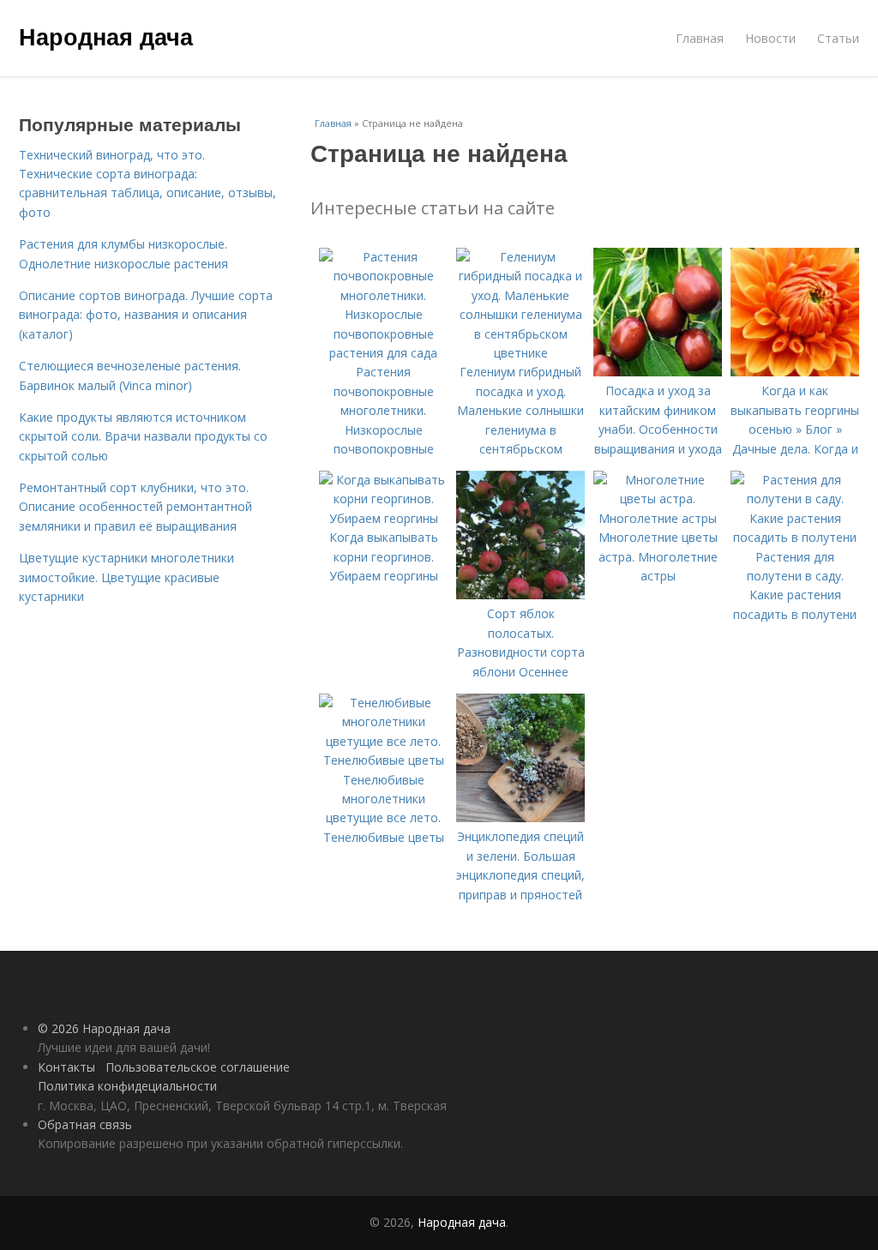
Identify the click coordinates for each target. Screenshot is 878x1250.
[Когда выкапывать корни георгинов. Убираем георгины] (383, 518)
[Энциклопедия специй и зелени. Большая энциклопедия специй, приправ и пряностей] (520, 817)
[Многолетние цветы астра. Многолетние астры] (657, 518)
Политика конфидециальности (127, 1086)
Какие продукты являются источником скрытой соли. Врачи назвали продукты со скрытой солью (143, 436)
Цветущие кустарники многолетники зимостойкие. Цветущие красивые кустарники (126, 577)
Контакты (66, 1067)
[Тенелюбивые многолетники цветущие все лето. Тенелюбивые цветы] (383, 760)
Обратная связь (85, 1124)
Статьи (838, 38)
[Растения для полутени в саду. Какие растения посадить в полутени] (795, 537)
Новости (770, 38)
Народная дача (106, 36)
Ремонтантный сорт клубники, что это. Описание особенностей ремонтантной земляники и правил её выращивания (135, 506)
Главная (700, 38)
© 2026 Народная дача (104, 1028)
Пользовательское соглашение (197, 1067)
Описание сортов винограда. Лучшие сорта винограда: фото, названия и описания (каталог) (146, 314)
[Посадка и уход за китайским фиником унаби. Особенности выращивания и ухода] (657, 372)
